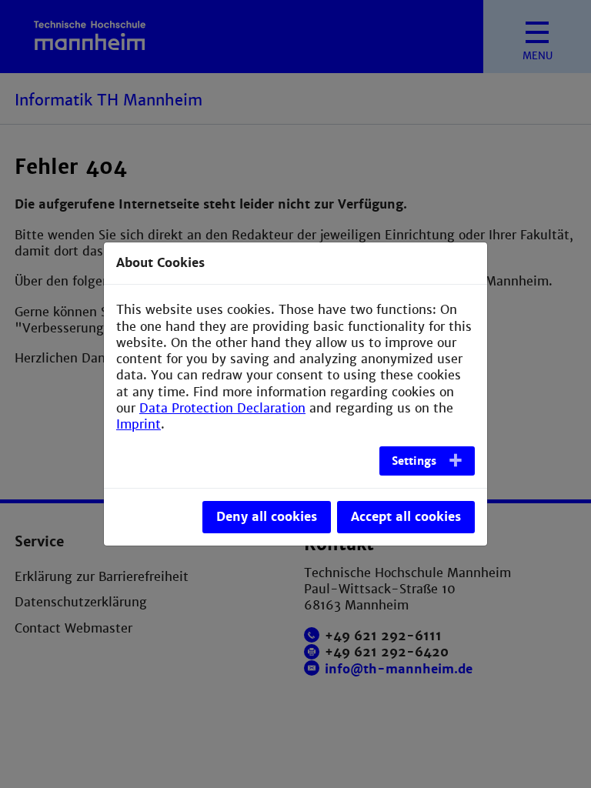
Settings (414, 461)
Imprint (138, 424)
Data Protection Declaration (222, 408)
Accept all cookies (406, 517)
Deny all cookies (266, 517)
